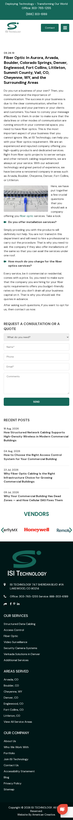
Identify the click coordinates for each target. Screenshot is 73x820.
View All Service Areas (18, 722)
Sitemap (9, 789)
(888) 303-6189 (36, 14)
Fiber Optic (11, 636)
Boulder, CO (11, 685)
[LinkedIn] (18, 604)
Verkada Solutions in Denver (22, 654)
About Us (10, 741)
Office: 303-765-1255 (36, 8)
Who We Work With (16, 747)
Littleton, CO (12, 716)
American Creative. (44, 814)
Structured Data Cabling (19, 624)
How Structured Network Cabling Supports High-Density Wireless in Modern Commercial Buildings (36, 436)
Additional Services (16, 660)
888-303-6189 (58, 596)
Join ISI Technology (16, 759)
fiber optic (26, 216)
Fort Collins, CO (14, 710)
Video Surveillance (15, 642)
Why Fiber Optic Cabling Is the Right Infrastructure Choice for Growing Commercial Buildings (29, 477)
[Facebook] (11, 604)
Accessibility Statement (19, 771)
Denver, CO (11, 697)
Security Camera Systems (20, 648)
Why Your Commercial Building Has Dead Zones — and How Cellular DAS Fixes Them (33, 498)
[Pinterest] (14, 604)
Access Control (14, 630)
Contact (50, 27)
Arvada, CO (11, 679)
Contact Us (11, 765)
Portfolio (9, 753)
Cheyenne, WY (13, 691)
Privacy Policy (12, 783)
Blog (6, 777)
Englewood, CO (13, 703)
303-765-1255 (28, 596)
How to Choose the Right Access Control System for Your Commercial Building (33, 457)
